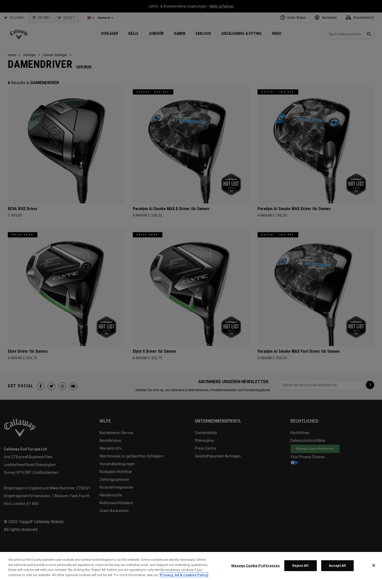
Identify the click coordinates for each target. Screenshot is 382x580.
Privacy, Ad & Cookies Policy (184, 575)
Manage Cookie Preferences (255, 566)
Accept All (337, 566)
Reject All (300, 566)
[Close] (373, 565)
